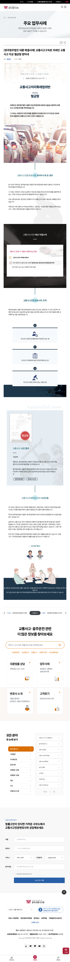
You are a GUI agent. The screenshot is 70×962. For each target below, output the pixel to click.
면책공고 (36, 918)
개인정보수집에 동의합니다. (24, 874)
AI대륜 (66, 2)
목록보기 (35, 613)
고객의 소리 (35, 922)
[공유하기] (64, 42)
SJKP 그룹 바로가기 (15, 910)
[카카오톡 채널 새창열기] (35, 946)
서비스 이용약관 (13, 918)
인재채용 (58, 2)
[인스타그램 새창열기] (44, 946)
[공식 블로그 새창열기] (31, 946)
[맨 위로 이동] (64, 892)
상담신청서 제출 (39, 880)
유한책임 (44, 918)
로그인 (21, 2)
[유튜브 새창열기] (39, 946)
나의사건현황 (30, 2)
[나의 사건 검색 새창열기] (26, 946)
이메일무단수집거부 (55, 918)
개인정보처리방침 (26, 918)
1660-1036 (45, 2)
